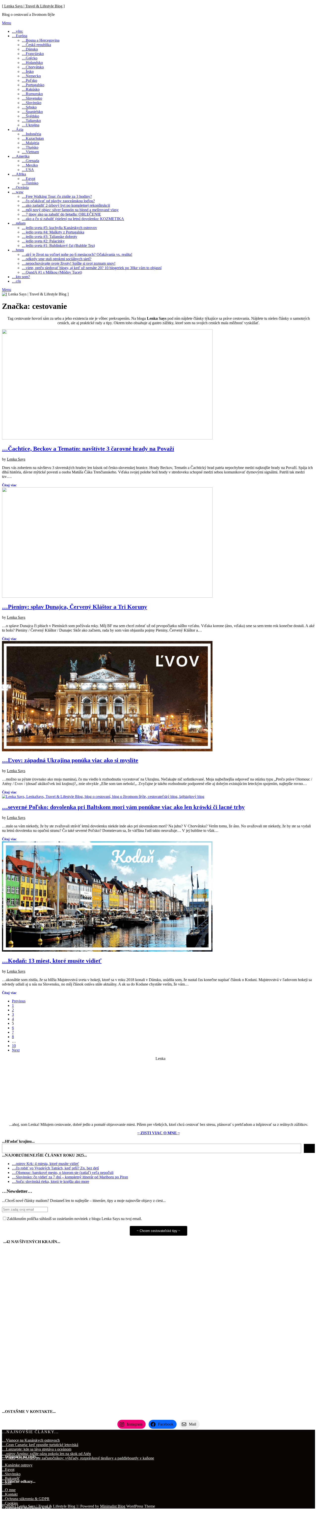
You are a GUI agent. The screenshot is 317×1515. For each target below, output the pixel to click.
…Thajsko (30, 147)
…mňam (19, 223)
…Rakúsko (31, 89)
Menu (6, 23)
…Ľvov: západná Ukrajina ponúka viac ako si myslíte (70, 760)
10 (14, 1046)
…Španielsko (32, 112)
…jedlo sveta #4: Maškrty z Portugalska (53, 232)
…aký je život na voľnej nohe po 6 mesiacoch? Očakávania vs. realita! (77, 254)
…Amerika (20, 156)
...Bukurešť (11, 1478)
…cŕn (16, 281)
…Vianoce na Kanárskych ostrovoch (31, 1440)
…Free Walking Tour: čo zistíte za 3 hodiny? (57, 196)
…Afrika (19, 174)
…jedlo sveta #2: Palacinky (43, 241)
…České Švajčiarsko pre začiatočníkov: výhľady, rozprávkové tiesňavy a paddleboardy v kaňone (78, 1458)
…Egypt (28, 178)
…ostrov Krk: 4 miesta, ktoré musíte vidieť (45, 1164)
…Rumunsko (32, 94)
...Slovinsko (11, 1474)
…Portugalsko (33, 85)
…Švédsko (30, 116)
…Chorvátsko (33, 67)
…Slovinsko (31, 103)
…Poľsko (29, 80)
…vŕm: (17, 31)
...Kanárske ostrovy (17, 1465)
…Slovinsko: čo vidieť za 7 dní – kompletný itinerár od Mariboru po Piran (70, 1177)
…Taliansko (31, 120)
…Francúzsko (33, 54)
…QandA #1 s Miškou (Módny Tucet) (52, 272)
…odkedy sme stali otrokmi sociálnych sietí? (56, 259)
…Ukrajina (30, 125)
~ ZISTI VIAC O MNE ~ (158, 1133)
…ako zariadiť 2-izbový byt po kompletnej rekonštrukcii (66, 205)
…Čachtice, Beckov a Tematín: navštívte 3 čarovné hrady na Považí (88, 448)
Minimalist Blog (112, 1506)
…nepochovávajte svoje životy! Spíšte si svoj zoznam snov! (68, 263)
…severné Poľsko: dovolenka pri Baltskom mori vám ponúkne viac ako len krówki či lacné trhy (123, 807)
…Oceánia (20, 187)
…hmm (18, 250)
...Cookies (10, 1503)
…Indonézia (31, 134)
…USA (28, 170)
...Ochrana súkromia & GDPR (26, 1499)
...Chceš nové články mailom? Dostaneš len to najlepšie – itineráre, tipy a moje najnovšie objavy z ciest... (84, 1200)
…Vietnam (30, 152)
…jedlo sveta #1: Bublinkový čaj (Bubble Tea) (58, 245)
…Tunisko (30, 183)
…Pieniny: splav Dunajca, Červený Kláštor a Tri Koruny (74, 607)
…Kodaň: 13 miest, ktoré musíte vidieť (52, 961)
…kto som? (21, 277)
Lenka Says (16, 459)
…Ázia (17, 129)
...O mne (9, 1490)
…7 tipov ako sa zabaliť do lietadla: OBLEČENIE (61, 214)
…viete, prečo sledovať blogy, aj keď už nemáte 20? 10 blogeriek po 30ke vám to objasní (91, 268)
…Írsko (28, 71)
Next (16, 1050)
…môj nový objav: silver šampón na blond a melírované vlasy (70, 210)
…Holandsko (32, 62)
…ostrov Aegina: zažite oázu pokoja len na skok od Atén (46, 1454)
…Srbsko (29, 107)
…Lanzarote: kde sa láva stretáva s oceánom (36, 1449)
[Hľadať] (309, 1148)
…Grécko (29, 58)
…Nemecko (31, 76)
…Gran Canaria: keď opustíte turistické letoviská (40, 1445)
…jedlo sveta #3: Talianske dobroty (49, 236)
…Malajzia (30, 143)
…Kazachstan (33, 138)
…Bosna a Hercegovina (40, 40)
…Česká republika (36, 45)
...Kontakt (10, 1494)
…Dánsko (30, 49)
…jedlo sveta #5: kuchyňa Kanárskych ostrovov (59, 228)
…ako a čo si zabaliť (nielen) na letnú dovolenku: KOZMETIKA (73, 219)
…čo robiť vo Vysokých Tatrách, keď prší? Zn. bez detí (55, 1168)
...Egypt (8, 1469)
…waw (18, 192)
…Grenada (30, 161)
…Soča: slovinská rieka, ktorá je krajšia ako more (50, 1181)
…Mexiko (30, 165)
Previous (19, 1001)
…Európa (19, 36)
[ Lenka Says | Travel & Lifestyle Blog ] (33, 6)
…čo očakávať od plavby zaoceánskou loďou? (58, 201)
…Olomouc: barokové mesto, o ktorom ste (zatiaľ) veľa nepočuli (62, 1172)
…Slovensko (32, 98)
